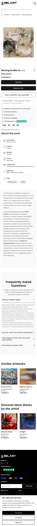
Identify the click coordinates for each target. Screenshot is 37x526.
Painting (16, 130)
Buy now (19, 82)
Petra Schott (16, 15)
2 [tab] (17, 64)
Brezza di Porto (6, 387)
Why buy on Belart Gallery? (11, 300)
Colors (23, 182)
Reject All (19, 522)
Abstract (11, 130)
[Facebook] (2, 463)
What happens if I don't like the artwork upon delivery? (16, 339)
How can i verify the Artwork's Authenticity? (17, 332)
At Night (7, 432)
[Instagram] (4, 463)
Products (7, 15)
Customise (18, 518)
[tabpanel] (18, 42)
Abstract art (12, 182)
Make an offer (18, 88)
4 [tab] (21, 64)
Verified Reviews (10, 121)
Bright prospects (26, 387)
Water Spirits (27, 432)
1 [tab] (16, 64)
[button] (18, 95)
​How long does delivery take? (12, 345)
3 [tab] (19, 64)
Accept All (18, 513)
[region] (18, 510)
